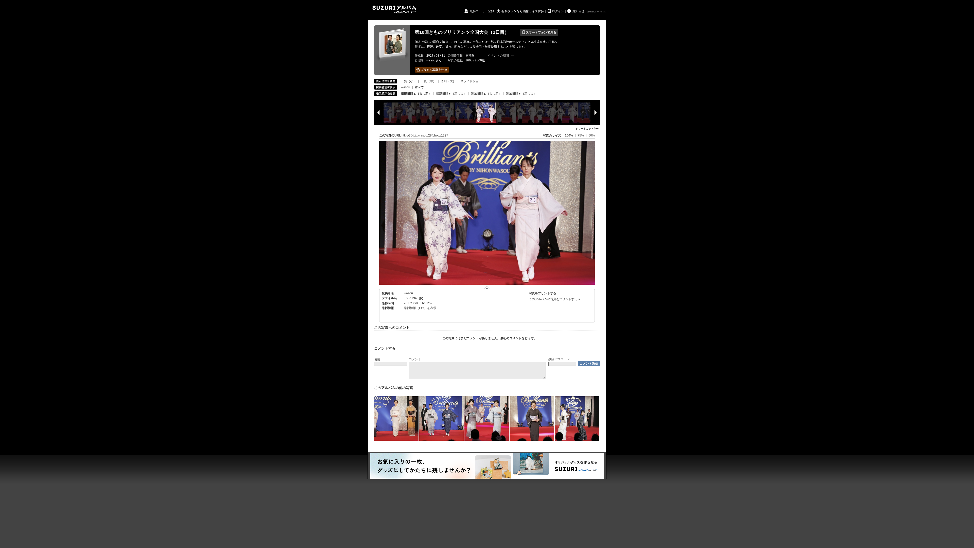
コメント (415, 359)
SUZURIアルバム (394, 9)
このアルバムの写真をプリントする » (554, 299)
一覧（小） (408, 81)
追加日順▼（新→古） (521, 93)
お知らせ (578, 11)
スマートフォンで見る (539, 32)
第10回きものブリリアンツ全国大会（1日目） (462, 32)
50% (591, 135)
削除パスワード (559, 359)
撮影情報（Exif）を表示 (420, 308)
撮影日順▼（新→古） (451, 93)
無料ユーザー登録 (482, 11)
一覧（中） (428, 81)
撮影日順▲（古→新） (416, 93)
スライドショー (471, 81)
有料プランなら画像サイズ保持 (522, 11)
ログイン (558, 11)
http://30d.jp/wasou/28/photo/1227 (425, 135)
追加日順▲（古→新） (486, 93)
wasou (405, 87)
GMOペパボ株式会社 (597, 11)
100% (569, 135)
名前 (377, 359)
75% (581, 135)
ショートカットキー (587, 128)
